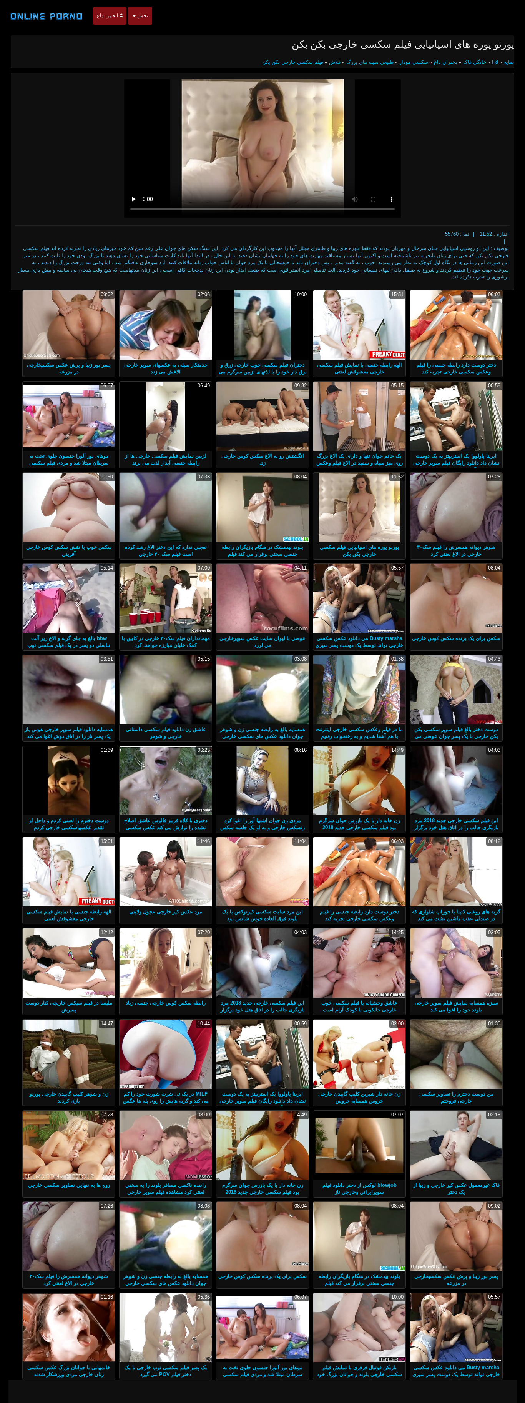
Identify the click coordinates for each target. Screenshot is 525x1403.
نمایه (508, 62)
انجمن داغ (108, 15)
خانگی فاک (474, 62)
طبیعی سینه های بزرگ (370, 62)
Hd (495, 62)
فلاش (335, 62)
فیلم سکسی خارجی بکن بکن (292, 62)
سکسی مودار (413, 62)
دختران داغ (445, 62)
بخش (142, 15)
